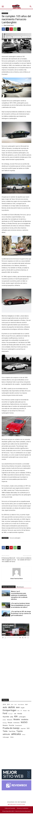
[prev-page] (3, 620)
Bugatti (22, 707)
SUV (28, 728)
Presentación (18, 725)
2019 (8, 704)
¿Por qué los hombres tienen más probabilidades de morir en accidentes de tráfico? (20, 605)
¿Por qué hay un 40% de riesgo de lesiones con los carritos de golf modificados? (21, 613)
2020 (12, 704)
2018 (4, 704)
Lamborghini (22, 717)
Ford (5, 713)
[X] (7, 29)
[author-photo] (16, 576)
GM (15, 713)
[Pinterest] (11, 29)
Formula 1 (10, 713)
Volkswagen (6, 737)
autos (11, 707)
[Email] (19, 29)
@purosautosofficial (16, 804)
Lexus (4, 719)
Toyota (19, 731)
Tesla (5, 731)
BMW (18, 707)
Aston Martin (21, 704)
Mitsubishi (9, 719)
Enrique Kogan (9, 710)
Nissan (10, 722)
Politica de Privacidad (10, 808)
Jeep (11, 717)
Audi (26, 704)
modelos (24, 719)
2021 (15, 704)
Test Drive (12, 731)
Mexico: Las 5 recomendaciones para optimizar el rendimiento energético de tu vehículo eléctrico (19, 595)
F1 (21, 710)
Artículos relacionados (9, 587)
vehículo (6, 734)
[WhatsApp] (15, 29)
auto (5, 707)
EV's (18, 710)
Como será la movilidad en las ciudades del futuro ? (23, 559)
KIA (16, 716)
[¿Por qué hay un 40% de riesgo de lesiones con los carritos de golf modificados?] (6, 613)
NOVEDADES (9, 10)
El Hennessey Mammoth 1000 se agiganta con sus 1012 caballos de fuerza (9, 559)
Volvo (12, 737)
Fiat (28, 710)
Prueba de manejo (11, 728)
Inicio (3, 10)
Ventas (23, 734)
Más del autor (20, 587)
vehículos (16, 734)
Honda (19, 713)
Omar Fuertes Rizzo (9, 25)
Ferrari (25, 710)
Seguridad (23, 728)
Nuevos (5, 725)
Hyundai (6, 717)
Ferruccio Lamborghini (15, 538)
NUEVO (24, 722)
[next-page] (5, 620)
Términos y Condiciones (22, 808)
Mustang (5, 722)
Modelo (16, 719)
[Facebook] (3, 29)
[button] (2, 6)
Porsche (11, 725)
